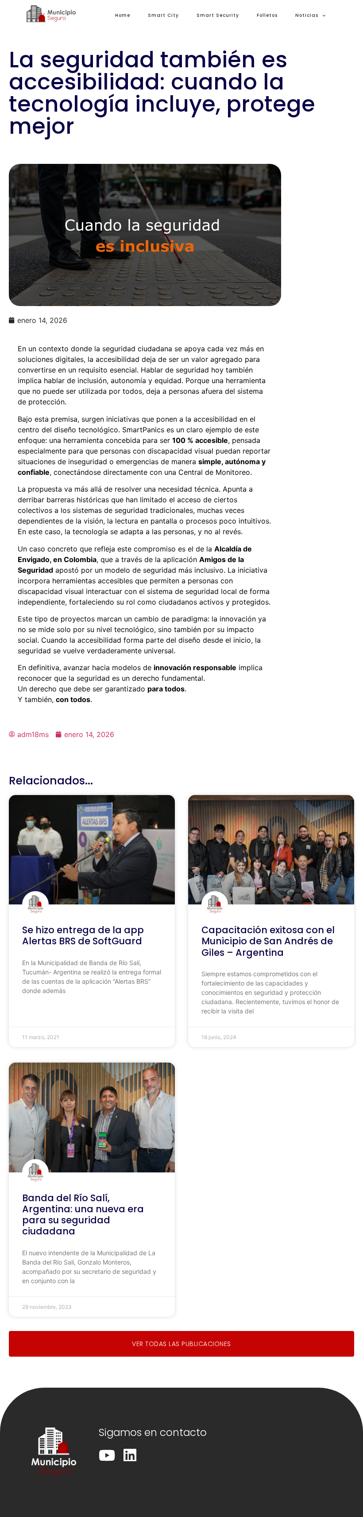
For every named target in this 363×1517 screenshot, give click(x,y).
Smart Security (218, 15)
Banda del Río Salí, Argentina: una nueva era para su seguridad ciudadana (83, 1214)
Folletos (267, 15)
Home (122, 15)
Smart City (163, 15)
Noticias (306, 15)
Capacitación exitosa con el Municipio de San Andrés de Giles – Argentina (268, 940)
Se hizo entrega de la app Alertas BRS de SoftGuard (83, 935)
